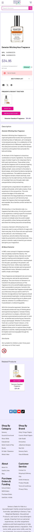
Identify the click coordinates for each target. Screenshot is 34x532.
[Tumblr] (23, 411)
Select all (7, 108)
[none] (17, 29)
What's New (5, 454)
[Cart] (31, 2)
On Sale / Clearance (8, 451)
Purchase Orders (7, 494)
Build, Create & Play (8, 445)
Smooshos (22, 442)
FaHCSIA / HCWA (7, 497)
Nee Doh (21, 448)
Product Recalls (24, 483)
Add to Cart (17, 381)
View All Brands (23, 454)
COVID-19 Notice (24, 479)
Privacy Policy (23, 489)
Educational (5, 442)
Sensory (4, 432)
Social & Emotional (8, 435)
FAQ (20, 476)
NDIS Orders (5, 491)
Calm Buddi (22, 438)
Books (4, 448)
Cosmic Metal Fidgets (25, 435)
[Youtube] (19, 411)
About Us (5, 467)
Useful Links (6, 470)
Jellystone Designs (25, 445)
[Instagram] (15, 411)
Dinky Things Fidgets (25, 432)
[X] (7, 85)
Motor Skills (5, 438)
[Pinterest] (11, 85)
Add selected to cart (11, 113)
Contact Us (22, 470)
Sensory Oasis (23, 451)
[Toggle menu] (2, 2)
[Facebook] (3, 85)
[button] (17, 79)
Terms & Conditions (25, 486)
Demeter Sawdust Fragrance (17, 385)
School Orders (6, 488)
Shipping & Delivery (25, 473)
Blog (3, 473)
